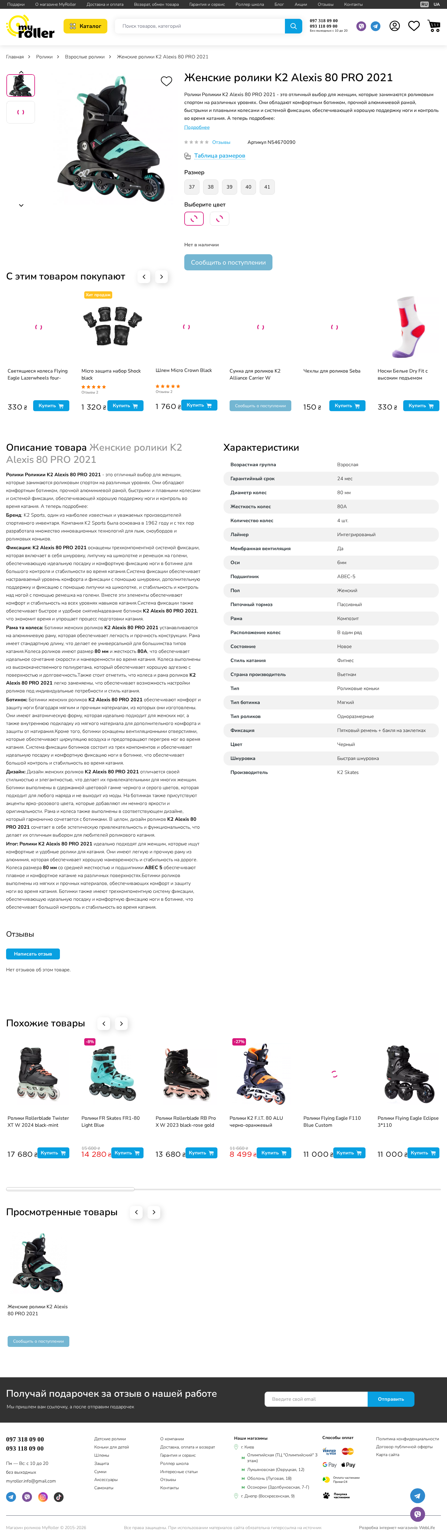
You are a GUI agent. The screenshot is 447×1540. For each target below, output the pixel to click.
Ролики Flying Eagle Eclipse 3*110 (408, 1122)
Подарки (16, 4)
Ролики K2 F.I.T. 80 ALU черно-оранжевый (256, 1122)
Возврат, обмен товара (156, 4)
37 (192, 187)
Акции (301, 4)
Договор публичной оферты (404, 1447)
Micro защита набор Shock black (111, 374)
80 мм (344, 492)
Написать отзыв (33, 954)
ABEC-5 (346, 576)
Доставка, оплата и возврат (187, 1447)
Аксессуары (106, 1480)
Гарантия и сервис (207, 4)
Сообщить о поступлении (228, 262)
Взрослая (347, 464)
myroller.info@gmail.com (31, 1481)
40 (248, 187)
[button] (21, 73)
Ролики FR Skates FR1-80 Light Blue (110, 1122)
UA (437, 4)
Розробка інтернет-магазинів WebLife (397, 1528)
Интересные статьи (179, 1472)
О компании (172, 1439)
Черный (346, 744)
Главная (15, 57)
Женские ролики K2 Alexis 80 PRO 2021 (38, 1310)
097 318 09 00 (324, 20)
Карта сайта (387, 1455)
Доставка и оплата (105, 4)
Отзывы (326, 4)
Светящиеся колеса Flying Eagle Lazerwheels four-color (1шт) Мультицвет (38, 375)
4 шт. (342, 520)
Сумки (100, 1472)
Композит (348, 618)
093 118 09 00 (324, 26)
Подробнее (197, 127)
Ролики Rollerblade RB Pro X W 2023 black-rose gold (186, 1122)
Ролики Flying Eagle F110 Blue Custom (332, 1122)
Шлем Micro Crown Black (184, 370)
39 (230, 187)
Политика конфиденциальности (407, 1439)
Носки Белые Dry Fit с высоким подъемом (403, 374)
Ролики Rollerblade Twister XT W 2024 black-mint (38, 1122)
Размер (194, 172)
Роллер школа (250, 4)
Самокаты (103, 1488)
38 (211, 187)
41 (267, 187)
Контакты (353, 4)
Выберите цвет (205, 205)
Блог (279, 4)
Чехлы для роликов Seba (331, 371)
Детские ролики (110, 1439)
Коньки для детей (111, 1447)
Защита (101, 1463)
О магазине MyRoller (55, 4)
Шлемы (101, 1455)
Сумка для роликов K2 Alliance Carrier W (255, 374)
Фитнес (345, 660)
